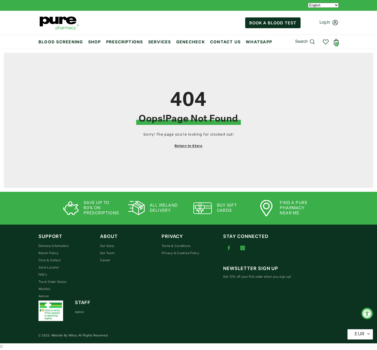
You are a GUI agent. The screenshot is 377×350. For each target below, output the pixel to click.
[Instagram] (242, 248)
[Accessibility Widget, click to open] (367, 313)
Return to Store (189, 146)
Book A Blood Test (272, 22)
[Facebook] (228, 248)
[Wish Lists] (325, 41)
